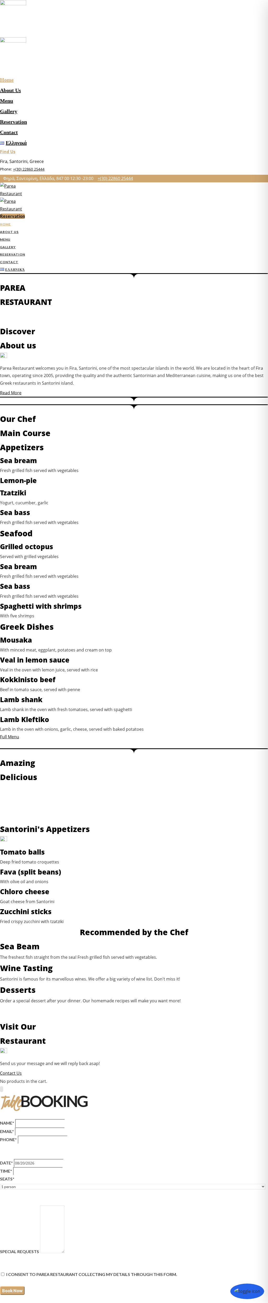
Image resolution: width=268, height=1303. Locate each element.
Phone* (8, 1139)
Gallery (8, 111)
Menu (6, 101)
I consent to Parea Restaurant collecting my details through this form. (91, 1274)
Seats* (7, 1178)
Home (7, 80)
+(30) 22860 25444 (28, 169)
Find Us (7, 152)
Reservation (13, 122)
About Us (10, 90)
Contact (9, 132)
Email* (7, 1131)
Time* (6, 1170)
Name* (7, 1122)
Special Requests (19, 1251)
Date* (6, 1162)
